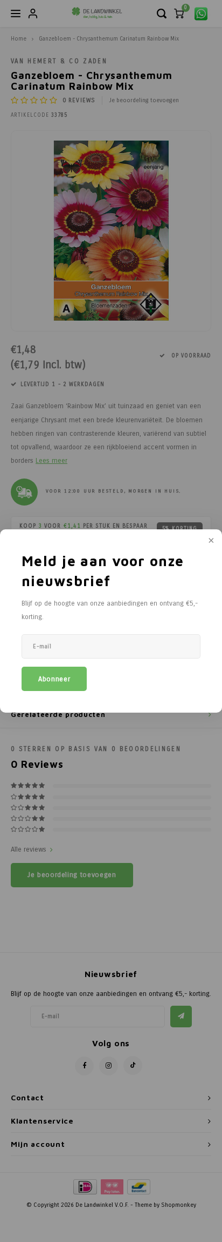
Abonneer (54, 679)
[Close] (210, 541)
